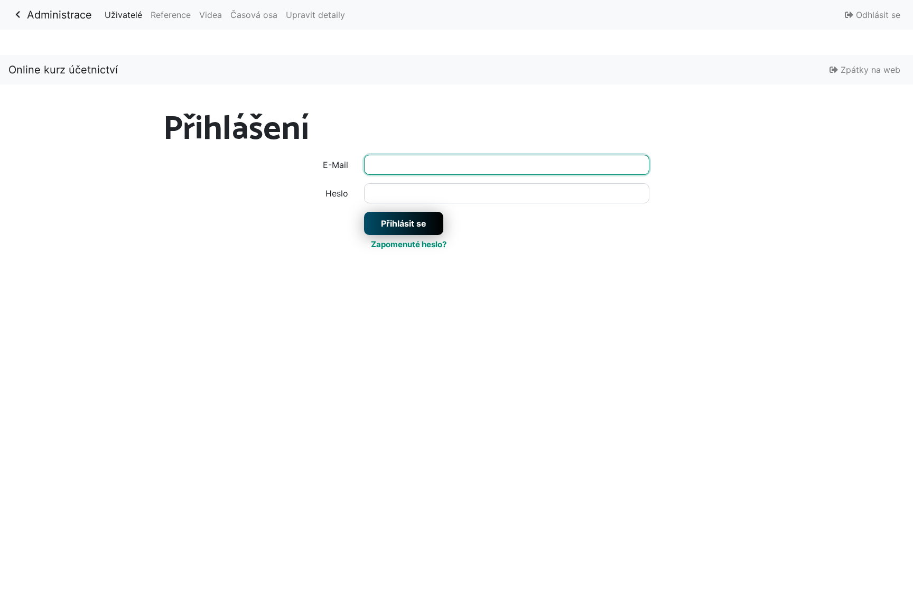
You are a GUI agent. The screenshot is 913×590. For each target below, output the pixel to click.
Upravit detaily (315, 15)
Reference (171, 15)
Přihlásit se (403, 223)
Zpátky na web (869, 69)
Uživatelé (125, 14)
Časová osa (253, 15)
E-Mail (335, 165)
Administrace (59, 14)
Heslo (336, 193)
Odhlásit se (876, 15)
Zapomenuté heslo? (408, 244)
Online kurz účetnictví (63, 69)
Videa (210, 15)
